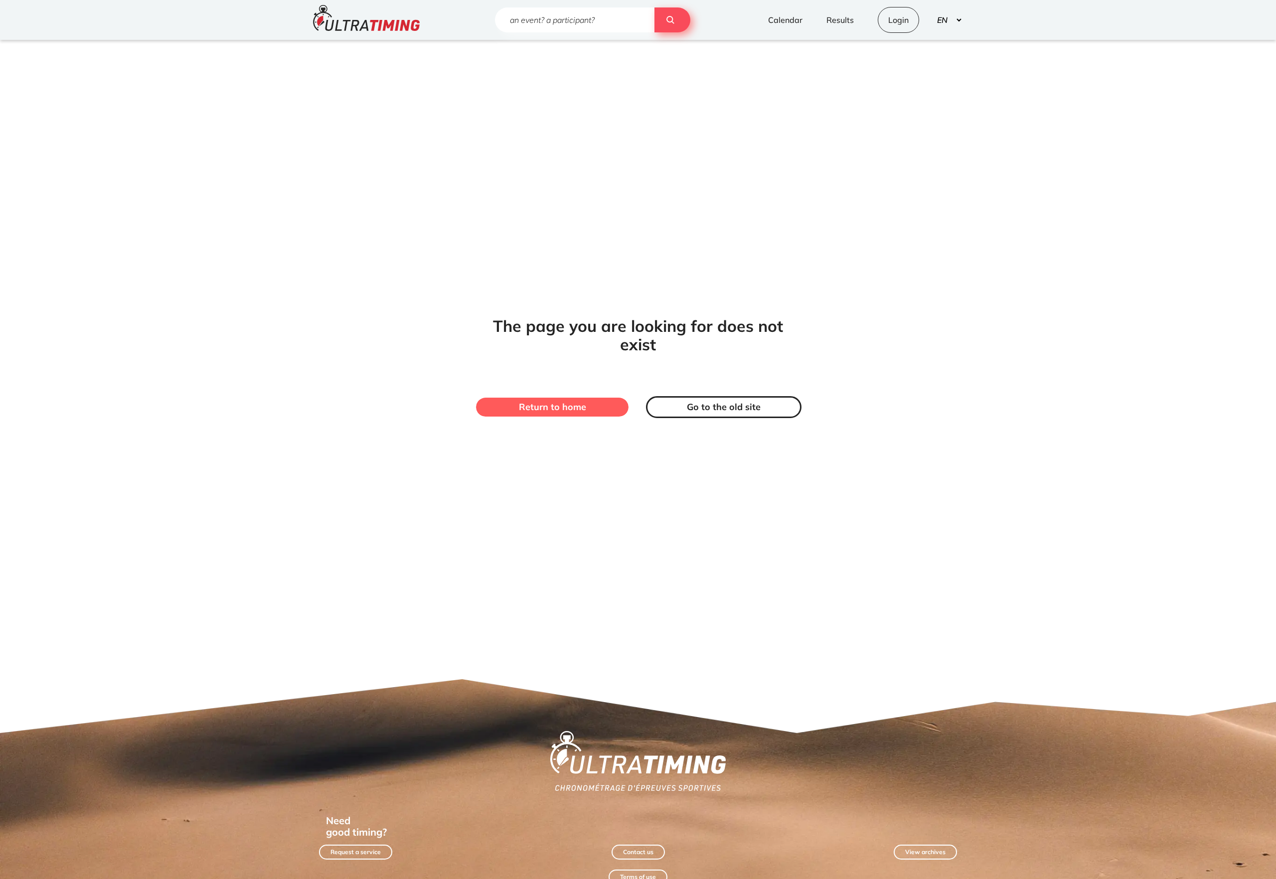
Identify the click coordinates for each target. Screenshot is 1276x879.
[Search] (672, 19)
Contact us (638, 852)
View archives (925, 852)
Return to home (552, 407)
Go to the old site (724, 407)
